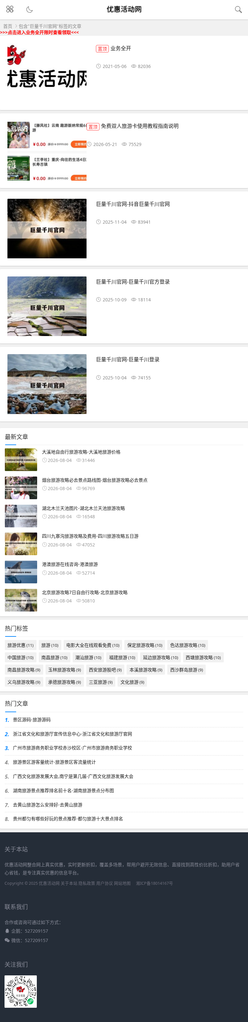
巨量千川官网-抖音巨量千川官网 (133, 204)
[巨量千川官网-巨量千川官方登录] (47, 308)
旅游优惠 (20, 645)
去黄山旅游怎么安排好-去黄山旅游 (47, 805)
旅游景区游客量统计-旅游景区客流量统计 (54, 762)
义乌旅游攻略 (23, 682)
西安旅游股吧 (105, 670)
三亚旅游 (101, 682)
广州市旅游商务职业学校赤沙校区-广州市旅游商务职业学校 (72, 748)
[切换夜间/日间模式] (29, 9)
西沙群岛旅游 (186, 670)
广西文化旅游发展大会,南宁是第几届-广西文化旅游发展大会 (73, 776)
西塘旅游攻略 (203, 657)
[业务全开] (47, 75)
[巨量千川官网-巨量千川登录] (47, 386)
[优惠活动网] (124, 15)
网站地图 (122, 883)
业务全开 (114, 48)
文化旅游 (132, 682)
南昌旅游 (54, 657)
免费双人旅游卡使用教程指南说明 (133, 125)
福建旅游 (122, 657)
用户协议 (104, 883)
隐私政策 (86, 883)
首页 (7, 26)
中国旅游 (20, 657)
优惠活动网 (49, 883)
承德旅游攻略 (64, 682)
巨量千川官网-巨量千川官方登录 (133, 281)
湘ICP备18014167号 (154, 883)
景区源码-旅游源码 (32, 719)
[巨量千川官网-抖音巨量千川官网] (47, 231)
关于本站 (69, 883)
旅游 (49, 645)
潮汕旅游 (88, 657)
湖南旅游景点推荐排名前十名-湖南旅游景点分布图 (63, 790)
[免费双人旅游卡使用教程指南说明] (47, 153)
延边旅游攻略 (160, 657)
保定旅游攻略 (144, 645)
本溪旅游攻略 (145, 670)
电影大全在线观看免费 (92, 645)
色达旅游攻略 (187, 645)
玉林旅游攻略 (64, 670)
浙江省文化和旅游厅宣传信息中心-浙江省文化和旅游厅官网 (72, 734)
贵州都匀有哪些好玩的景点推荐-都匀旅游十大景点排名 (68, 818)
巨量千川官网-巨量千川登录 (128, 359)
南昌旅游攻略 (23, 670)
